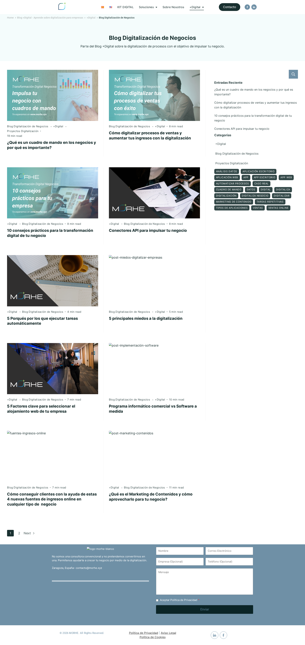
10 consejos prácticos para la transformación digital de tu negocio (253, 118)
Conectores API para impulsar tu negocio (148, 230)
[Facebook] (247, 7)
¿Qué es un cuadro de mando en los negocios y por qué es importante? (253, 92)
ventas (258, 207)
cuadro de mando (228, 189)
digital (266, 189)
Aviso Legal (168, 633)
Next (28, 533)
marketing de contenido (233, 201)
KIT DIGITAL (125, 7)
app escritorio (264, 177)
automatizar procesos (232, 183)
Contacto (229, 7)
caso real (261, 183)
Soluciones (146, 7)
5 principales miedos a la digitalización (146, 318)
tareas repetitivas (270, 201)
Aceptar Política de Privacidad (179, 600)
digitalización (226, 195)
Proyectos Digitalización (22, 131)
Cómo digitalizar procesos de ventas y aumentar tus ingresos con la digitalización (255, 105)
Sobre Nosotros (173, 7)
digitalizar (282, 195)
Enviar (204, 609)
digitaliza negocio (255, 195)
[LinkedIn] (254, 7)
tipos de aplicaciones (232, 207)
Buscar (293, 74)
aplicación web (227, 177)
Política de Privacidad (143, 633)
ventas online (278, 207)
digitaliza (283, 189)
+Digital (195, 7)
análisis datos (226, 171)
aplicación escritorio (259, 171)
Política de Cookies (153, 637)
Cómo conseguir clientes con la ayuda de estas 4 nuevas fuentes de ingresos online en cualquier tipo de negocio (52, 499)
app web (286, 177)
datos (251, 189)
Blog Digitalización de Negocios (28, 126)
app (246, 177)
